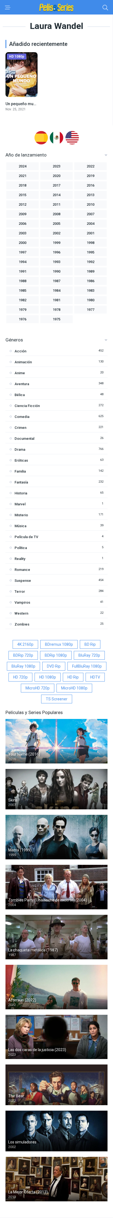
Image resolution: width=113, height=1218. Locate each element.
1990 (56, 271)
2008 (56, 214)
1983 (90, 290)
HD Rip (73, 677)
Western (21, 613)
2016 (90, 185)
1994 (22, 262)
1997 (22, 252)
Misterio (21, 515)
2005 (56, 224)
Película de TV (26, 537)
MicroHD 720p (38, 688)
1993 (56, 262)
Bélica (20, 395)
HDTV (95, 677)
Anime (20, 373)
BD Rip (90, 644)
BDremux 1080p (59, 644)
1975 (56, 319)
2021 (22, 176)
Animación (23, 362)
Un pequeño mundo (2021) (29, 104)
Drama (20, 449)
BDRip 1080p (56, 655)
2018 (22, 185)
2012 (22, 204)
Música (20, 526)
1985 (22, 290)
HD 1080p (47, 677)
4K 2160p (25, 644)
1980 (90, 300)
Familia (20, 471)
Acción (20, 351)
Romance (22, 570)
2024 (22, 166)
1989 (90, 271)
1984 (56, 290)
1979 (22, 310)
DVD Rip (54, 666)
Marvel (20, 504)
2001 (90, 233)
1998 (90, 243)
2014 (56, 195)
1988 (22, 281)
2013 (90, 195)
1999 (56, 243)
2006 (22, 224)
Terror (20, 591)
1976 (22, 319)
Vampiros (22, 602)
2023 (56, 166)
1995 (90, 252)
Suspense (23, 581)
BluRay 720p (89, 655)
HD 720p (20, 677)
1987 (56, 281)
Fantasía (21, 482)
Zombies (22, 624)
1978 (56, 310)
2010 (90, 204)
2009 (22, 214)
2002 (56, 233)
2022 (90, 166)
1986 (90, 281)
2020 (56, 176)
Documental (24, 439)
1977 (90, 310)
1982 (22, 300)
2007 (90, 214)
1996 (56, 252)
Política (21, 548)
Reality (20, 559)
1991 (22, 271)
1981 (56, 300)
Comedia (22, 417)
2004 (90, 224)
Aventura (22, 384)
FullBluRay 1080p (87, 666)
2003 (22, 233)
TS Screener (56, 699)
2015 (22, 195)
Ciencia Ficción (27, 406)
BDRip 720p (23, 655)
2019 (90, 176)
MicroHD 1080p (74, 688)
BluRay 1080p (23, 666)
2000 (22, 243)
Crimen (20, 428)
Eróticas (21, 460)
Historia (21, 493)
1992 (90, 262)
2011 (56, 204)
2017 (56, 185)
